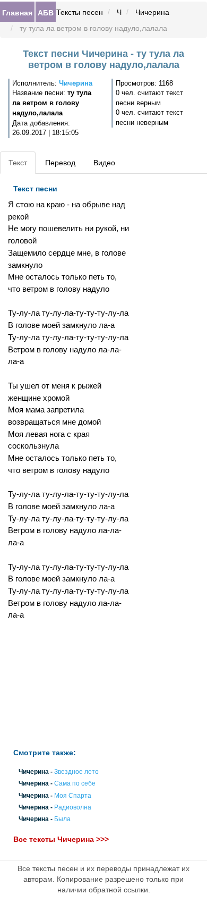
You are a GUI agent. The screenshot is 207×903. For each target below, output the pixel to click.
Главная (17, 12)
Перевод (60, 162)
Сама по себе (75, 784)
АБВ (46, 12)
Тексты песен (79, 12)
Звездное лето (76, 772)
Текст (17, 162)
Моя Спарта (72, 795)
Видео (104, 162)
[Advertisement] (69, 684)
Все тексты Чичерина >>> (61, 840)
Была (62, 819)
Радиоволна (72, 807)
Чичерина (152, 12)
